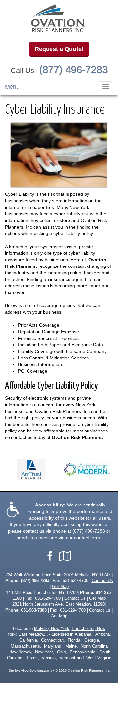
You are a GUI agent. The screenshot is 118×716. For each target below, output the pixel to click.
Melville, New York (51, 628)
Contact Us (102, 580)
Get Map (60, 586)
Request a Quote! (59, 49)
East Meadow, (32, 634)
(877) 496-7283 (73, 69)
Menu (12, 86)
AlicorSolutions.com (36, 670)
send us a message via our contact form (58, 537)
